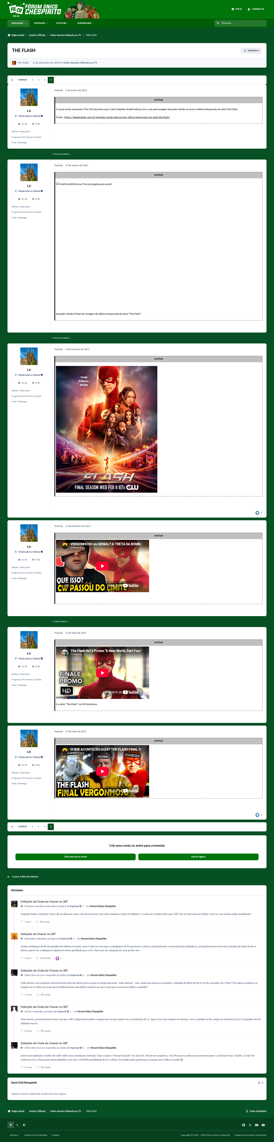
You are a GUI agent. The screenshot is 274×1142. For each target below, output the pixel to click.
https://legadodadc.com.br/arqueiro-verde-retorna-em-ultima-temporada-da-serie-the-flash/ (117, 117)
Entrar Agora (198, 856)
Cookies (55, 1135)
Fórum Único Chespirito (103, 906)
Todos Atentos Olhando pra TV (80, 62)
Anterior (22, 80)
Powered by (251, 1135)
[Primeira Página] (12, 80)
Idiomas (14, 1135)
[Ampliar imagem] (119, 184)
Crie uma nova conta (75, 856)
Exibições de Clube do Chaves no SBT (44, 901)
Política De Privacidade (36, 1135)
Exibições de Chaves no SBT (38, 934)
